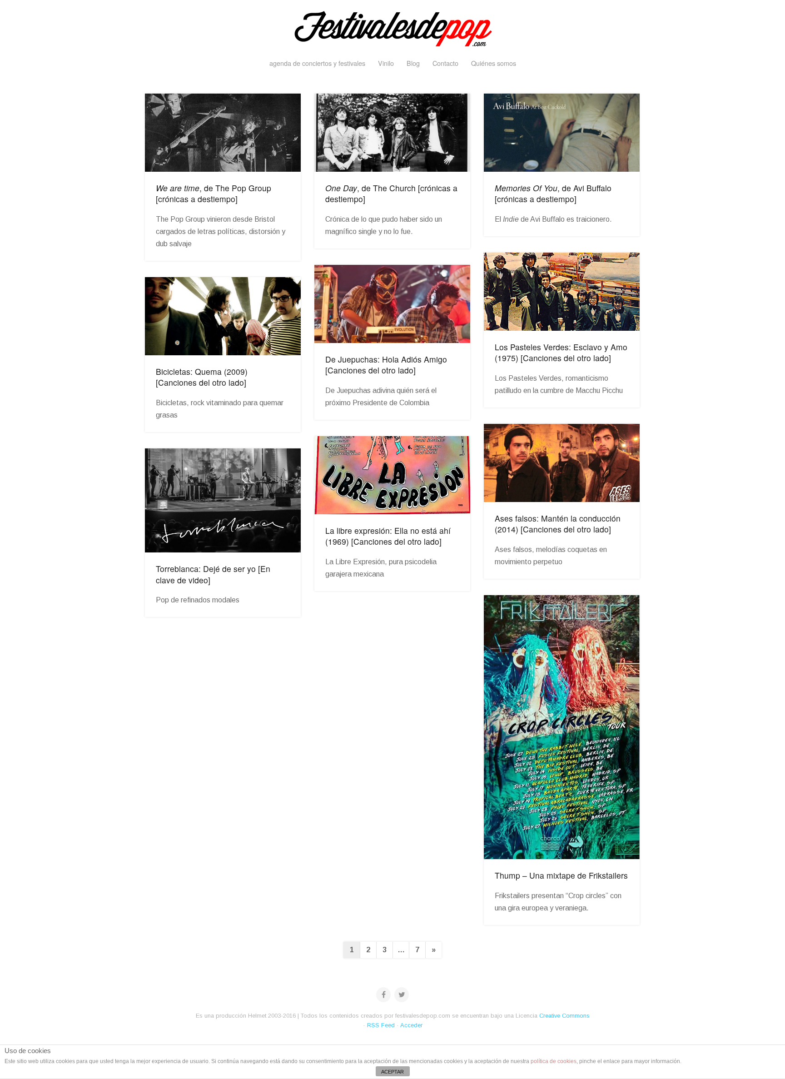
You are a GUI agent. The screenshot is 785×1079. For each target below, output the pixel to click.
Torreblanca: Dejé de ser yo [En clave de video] (213, 574)
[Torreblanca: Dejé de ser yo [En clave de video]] (223, 500)
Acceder (411, 1025)
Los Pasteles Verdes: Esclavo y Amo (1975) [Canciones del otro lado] (561, 352)
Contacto (445, 63)
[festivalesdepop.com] (392, 27)
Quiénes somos (493, 63)
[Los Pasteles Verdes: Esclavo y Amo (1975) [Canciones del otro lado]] (562, 292)
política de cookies (553, 1061)
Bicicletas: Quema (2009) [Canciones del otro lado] (202, 377)
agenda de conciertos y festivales (317, 63)
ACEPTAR (392, 1071)
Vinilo (386, 63)
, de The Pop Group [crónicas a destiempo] (213, 193)
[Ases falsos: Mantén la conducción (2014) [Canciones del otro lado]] (562, 463)
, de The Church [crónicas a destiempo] (391, 193)
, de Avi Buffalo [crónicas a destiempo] (553, 193)
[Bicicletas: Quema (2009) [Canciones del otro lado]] (223, 316)
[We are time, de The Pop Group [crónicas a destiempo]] (223, 133)
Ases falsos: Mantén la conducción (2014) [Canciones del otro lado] (558, 523)
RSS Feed (381, 1025)
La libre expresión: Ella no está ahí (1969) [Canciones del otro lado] (388, 536)
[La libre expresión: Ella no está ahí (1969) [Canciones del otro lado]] (392, 475)
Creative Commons (564, 1015)
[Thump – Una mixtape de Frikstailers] (562, 727)
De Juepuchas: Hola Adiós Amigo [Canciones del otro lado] (386, 364)
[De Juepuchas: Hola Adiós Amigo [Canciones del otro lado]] (392, 304)
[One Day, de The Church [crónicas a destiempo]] (392, 133)
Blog (413, 63)
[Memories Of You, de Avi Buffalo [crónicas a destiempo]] (562, 133)
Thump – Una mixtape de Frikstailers (561, 875)
